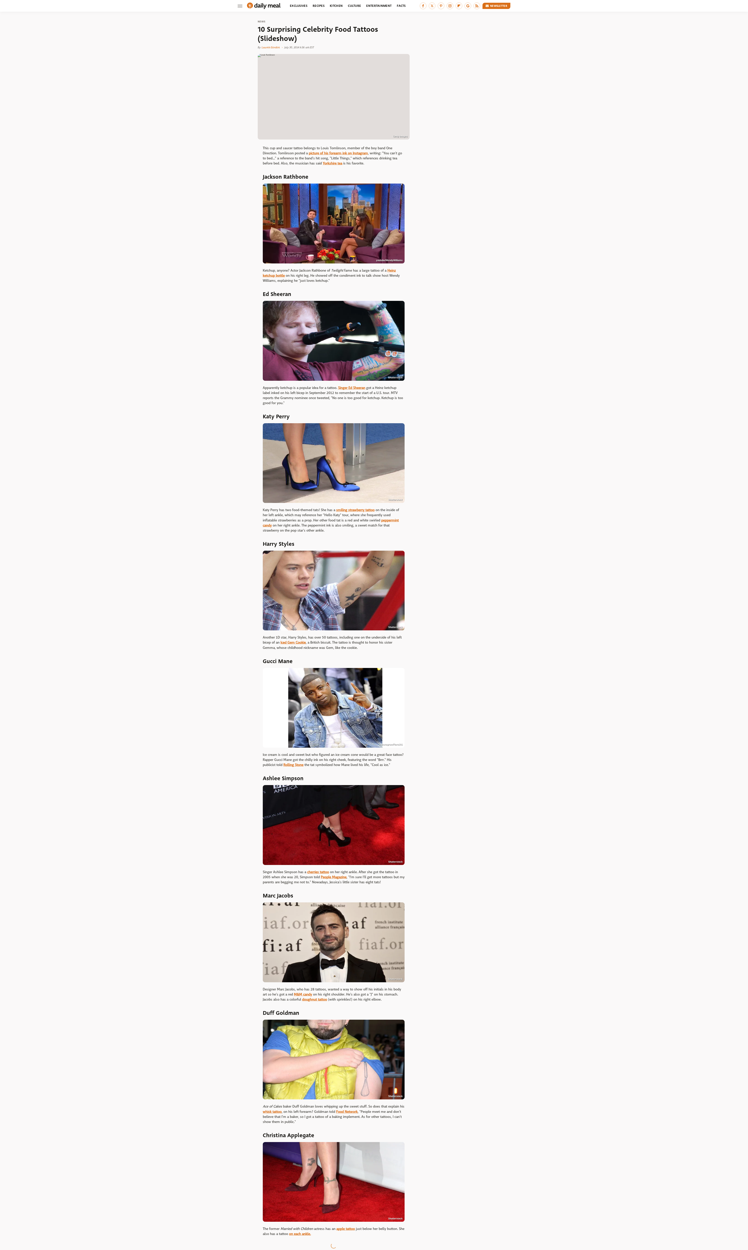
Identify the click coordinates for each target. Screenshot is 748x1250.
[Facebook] (423, 6)
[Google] (468, 6)
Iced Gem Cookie (293, 642)
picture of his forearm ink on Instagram (338, 153)
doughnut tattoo (314, 999)
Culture (354, 6)
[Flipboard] (459, 6)
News (261, 21)
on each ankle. (300, 1234)
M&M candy (303, 994)
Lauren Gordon (271, 47)
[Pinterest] (441, 6)
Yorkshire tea (332, 163)
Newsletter (498, 6)
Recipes (319, 6)
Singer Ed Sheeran (351, 388)
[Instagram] (450, 6)
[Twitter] (432, 6)
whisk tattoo (272, 1112)
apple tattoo (345, 1229)
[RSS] (477, 6)
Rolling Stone (293, 765)
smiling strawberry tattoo (355, 510)
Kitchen (336, 6)
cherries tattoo (318, 872)
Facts (401, 6)
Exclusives (298, 6)
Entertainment (379, 6)
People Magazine (334, 877)
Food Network (347, 1112)
